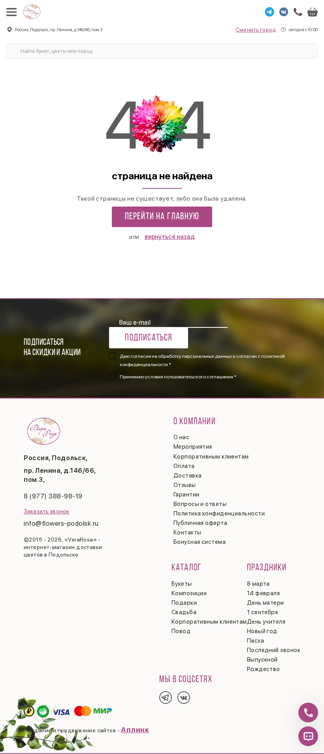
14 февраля (263, 593)
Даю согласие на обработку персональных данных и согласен (202, 360)
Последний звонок (273, 650)
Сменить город (255, 29)
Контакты (187, 532)
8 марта (258, 583)
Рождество (263, 669)
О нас (181, 437)
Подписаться (148, 338)
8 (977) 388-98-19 (53, 496)
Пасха (255, 640)
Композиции (189, 593)
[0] (312, 12)
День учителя (266, 621)
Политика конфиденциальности (219, 513)
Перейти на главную (162, 217)
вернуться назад (170, 237)
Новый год (262, 631)
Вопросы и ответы (199, 504)
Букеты (181, 583)
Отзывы (184, 485)
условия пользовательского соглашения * (190, 377)
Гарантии (186, 494)
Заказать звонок (46, 511)
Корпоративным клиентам (211, 456)
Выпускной (262, 659)
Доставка (187, 475)
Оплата (184, 466)
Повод (180, 631)
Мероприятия (192, 446)
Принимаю (178, 377)
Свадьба (183, 612)
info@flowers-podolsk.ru (61, 523)
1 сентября (262, 612)
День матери (265, 602)
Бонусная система (199, 541)
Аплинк (135, 730)
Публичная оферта (200, 522)
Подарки (184, 602)
